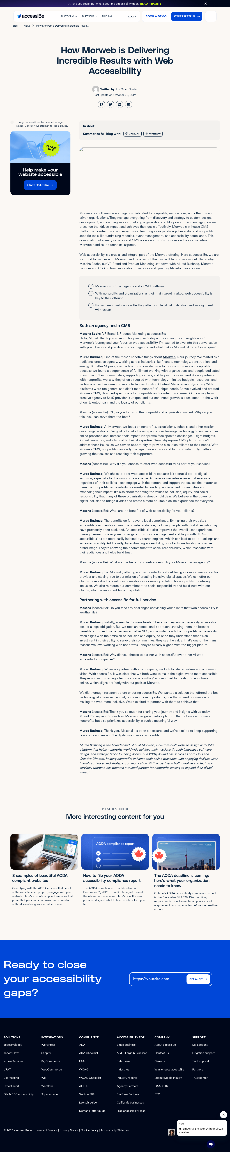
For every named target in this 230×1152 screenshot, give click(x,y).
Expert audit (11, 1086)
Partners (197, 1069)
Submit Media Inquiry (168, 1077)
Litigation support (203, 1053)
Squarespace (49, 1094)
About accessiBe (165, 1044)
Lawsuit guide (88, 1102)
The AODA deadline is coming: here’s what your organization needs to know (182, 881)
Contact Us (162, 1053)
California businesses (130, 1102)
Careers (160, 1061)
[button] (205, 3)
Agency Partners (127, 1086)
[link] (101, 104)
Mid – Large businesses (132, 1053)
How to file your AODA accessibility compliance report (112, 878)
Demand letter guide (92, 1110)
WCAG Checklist (90, 1077)
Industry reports (127, 1077)
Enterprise (123, 1061)
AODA (83, 1086)
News (27, 25)
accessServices (13, 1061)
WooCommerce (51, 1069)
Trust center (200, 1077)
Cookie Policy (89, 1130)
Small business (126, 1044)
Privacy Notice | (70, 1130)
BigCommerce (50, 1061)
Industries (123, 1069)
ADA (82, 1044)
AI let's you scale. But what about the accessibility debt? (115, 3)
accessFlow (11, 1053)
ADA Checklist (88, 1053)
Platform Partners (128, 1094)
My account (200, 1044)
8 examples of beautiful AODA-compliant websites (40, 878)
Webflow (47, 1086)
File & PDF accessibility (19, 1094)
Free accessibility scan (131, 1110)
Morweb (169, 357)
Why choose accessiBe (169, 1069)
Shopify (46, 1053)
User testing (11, 1077)
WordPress (48, 1044)
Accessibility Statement (115, 1130)
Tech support (200, 1061)
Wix (43, 1077)
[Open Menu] (211, 16)
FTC (157, 1094)
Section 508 (87, 1094)
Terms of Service (47, 1130)
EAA (82, 1061)
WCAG (83, 1069)
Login (132, 16)
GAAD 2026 (162, 1086)
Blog (15, 25)
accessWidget (13, 1044)
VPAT (7, 1069)
